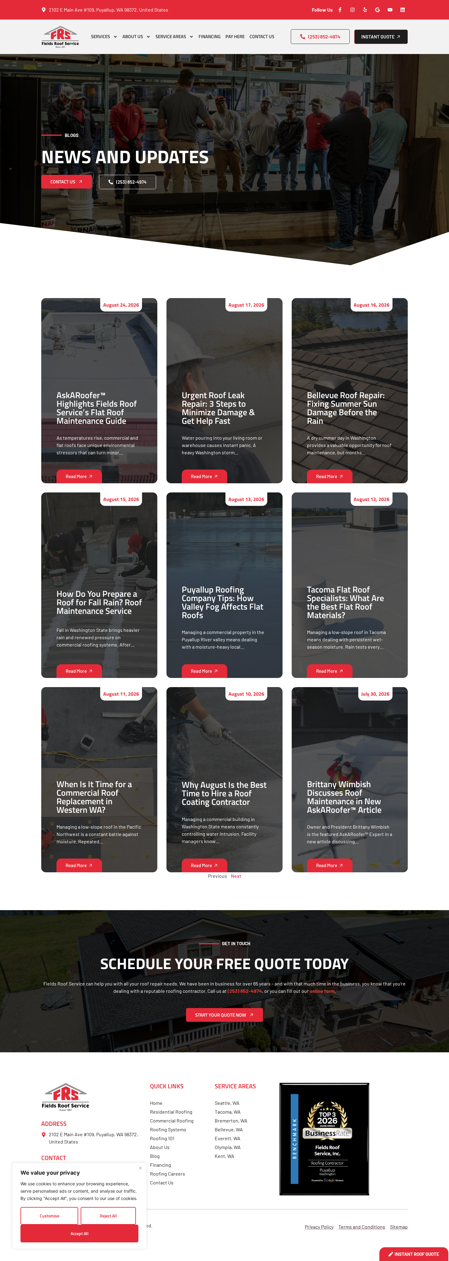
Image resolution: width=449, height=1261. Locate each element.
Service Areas (170, 36)
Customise (49, 1215)
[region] (79, 1206)
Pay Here (235, 36)
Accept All (80, 1233)
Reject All (108, 1215)
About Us (132, 36)
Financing (210, 36)
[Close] (140, 1168)
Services (100, 36)
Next (236, 876)
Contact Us (262, 36)
